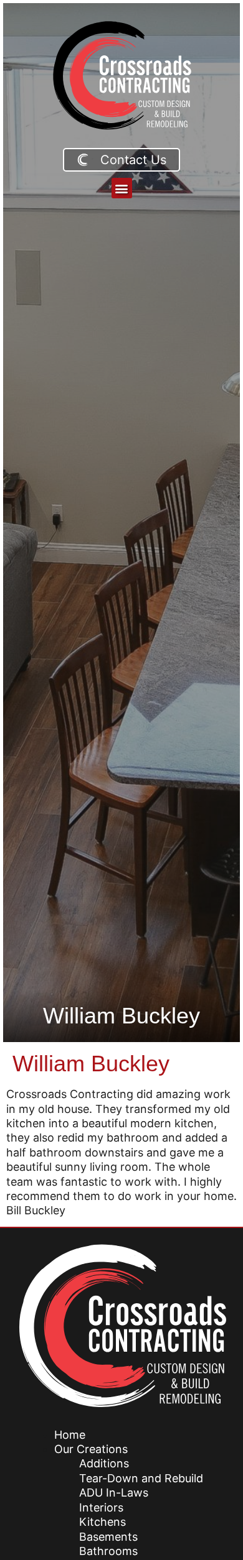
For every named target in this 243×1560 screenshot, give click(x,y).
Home (69, 1434)
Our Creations (91, 1449)
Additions (104, 1463)
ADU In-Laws (113, 1492)
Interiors (101, 1507)
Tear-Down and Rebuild (141, 1478)
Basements (108, 1536)
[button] (122, 188)
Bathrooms (108, 1551)
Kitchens (102, 1521)
